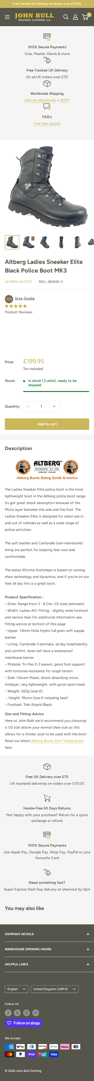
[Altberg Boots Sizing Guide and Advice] (47, 459)
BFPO (64, 100)
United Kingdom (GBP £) (51, 989)
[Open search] (66, 17)
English (12, 989)
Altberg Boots (18, 282)
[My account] (75, 17)
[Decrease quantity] (28, 406)
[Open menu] (7, 17)
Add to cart (47, 424)
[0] (85, 17)
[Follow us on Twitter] (17, 1013)
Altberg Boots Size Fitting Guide (57, 741)
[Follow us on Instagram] (26, 1013)
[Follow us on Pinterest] (35, 1013)
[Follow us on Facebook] (8, 1013)
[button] (47, 299)
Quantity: (12, 406)
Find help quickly (47, 123)
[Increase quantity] (54, 406)
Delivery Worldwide (40, 100)
